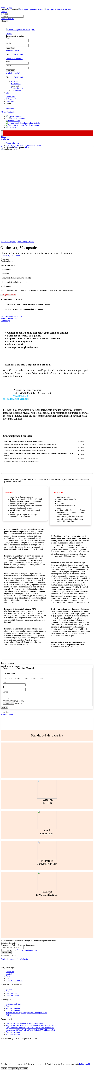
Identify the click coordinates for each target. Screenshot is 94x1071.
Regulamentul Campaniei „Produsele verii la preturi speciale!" (30, 1028)
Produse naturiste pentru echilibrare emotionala (24, 145)
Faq (7, 1006)
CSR (8, 978)
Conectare (10, 101)
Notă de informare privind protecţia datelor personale (26, 1013)
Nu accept (23, 1069)
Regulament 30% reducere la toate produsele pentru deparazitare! (31, 1025)
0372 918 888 (6, 8)
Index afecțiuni (11, 993)
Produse (9, 989)
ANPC (8, 1015)
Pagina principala (12, 143)
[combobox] (12, 16)
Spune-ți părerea (14, 255)
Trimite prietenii (7, 714)
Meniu (3, 137)
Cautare (4, 12)
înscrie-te (28, 2)
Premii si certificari (13, 1034)
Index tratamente (12, 995)
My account (15, 81)
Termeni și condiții (13, 1008)
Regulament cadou (13, 1032)
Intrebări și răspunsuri (14, 980)
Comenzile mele (17, 88)
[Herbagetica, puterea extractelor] (44, 9)
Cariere (9, 976)
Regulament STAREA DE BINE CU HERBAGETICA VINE (30, 1030)
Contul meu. (10, 97)
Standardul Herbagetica (47, 735)
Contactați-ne (16, 90)
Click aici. (19, 54)
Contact (9, 974)
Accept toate (13, 1069)
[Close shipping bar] (2, 134)
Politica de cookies (13, 1010)
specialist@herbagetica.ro (16, 398)
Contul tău (5, 139)
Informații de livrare (13, 1004)
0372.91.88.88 (21, 395)
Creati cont (10, 108)
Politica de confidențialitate (27, 950)
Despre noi (10, 972)
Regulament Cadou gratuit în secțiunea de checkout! (26, 1023)
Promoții (9, 991)
